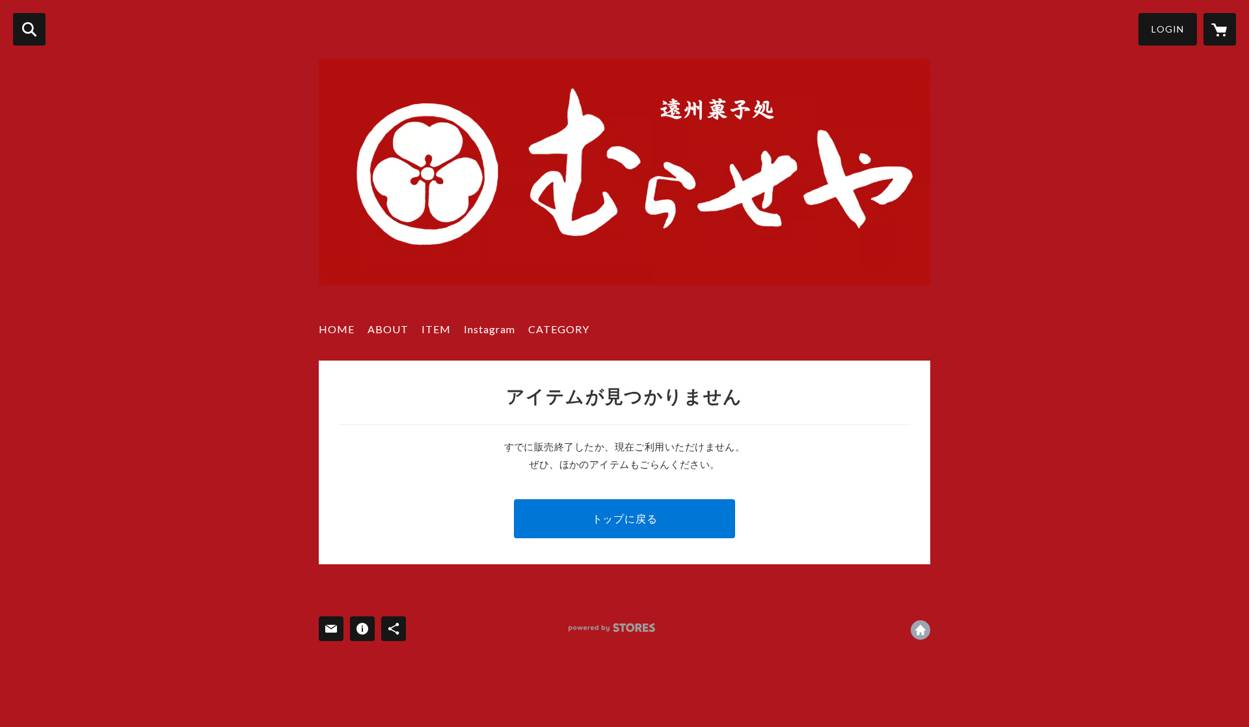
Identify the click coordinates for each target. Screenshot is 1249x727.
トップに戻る (625, 518)
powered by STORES (611, 628)
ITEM (436, 329)
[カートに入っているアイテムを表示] (1219, 29)
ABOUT (388, 329)
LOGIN (1167, 28)
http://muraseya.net (920, 630)
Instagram (489, 329)
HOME (337, 329)
